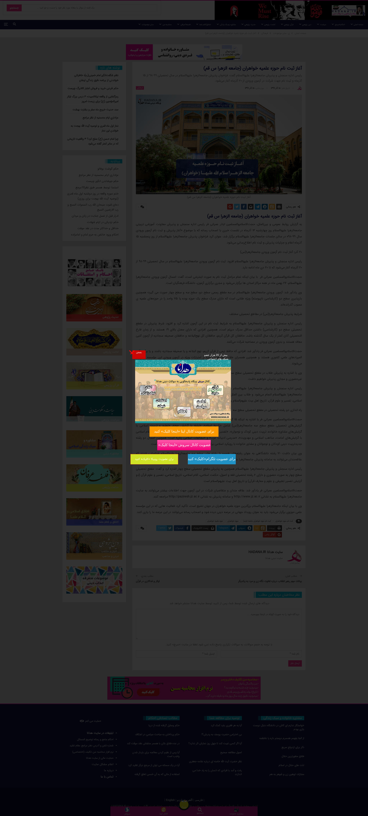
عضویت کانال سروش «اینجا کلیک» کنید (184, 445)
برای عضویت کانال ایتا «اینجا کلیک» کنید (184, 431)
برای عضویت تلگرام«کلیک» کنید (212, 459)
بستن (139, 352)
